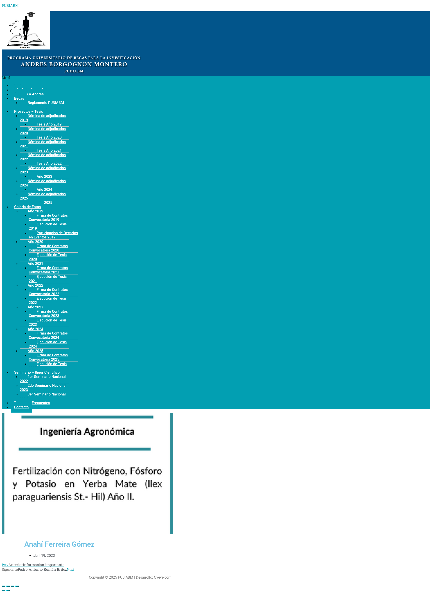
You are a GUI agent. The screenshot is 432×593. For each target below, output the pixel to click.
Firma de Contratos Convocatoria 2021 (48, 270)
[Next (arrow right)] (8, 590)
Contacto (21, 407)
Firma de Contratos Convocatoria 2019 (48, 217)
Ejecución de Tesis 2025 (48, 366)
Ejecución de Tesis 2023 (48, 322)
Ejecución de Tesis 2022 (48, 300)
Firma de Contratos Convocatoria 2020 (48, 248)
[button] (130, 78)
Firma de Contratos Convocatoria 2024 (48, 335)
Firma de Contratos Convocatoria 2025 (48, 357)
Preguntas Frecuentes (32, 403)
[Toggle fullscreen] (12, 586)
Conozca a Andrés (29, 94)
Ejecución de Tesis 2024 (48, 344)
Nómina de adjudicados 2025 (43, 196)
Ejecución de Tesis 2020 (48, 257)
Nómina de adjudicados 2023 (43, 170)
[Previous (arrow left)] (3, 590)
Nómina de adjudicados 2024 (43, 183)
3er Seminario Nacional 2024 (43, 396)
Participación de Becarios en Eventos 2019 (53, 235)
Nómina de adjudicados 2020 (43, 131)
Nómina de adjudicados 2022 (43, 157)
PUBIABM (10, 5)
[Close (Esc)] (3, 586)
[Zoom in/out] (17, 586)
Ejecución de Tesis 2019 (48, 226)
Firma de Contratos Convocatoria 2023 (48, 313)
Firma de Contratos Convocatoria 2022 (48, 292)
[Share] (8, 586)
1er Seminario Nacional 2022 (43, 379)
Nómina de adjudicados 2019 (43, 118)
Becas (19, 98)
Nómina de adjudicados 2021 (43, 144)
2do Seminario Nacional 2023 (43, 387)
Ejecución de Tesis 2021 (48, 278)
